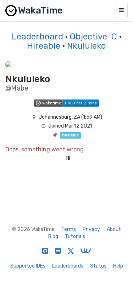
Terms (68, 229)
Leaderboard (37, 37)
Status (98, 266)
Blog (53, 236)
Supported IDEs (27, 266)
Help (118, 266)
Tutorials (75, 236)
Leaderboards (67, 266)
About (114, 229)
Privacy (91, 229)
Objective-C (93, 37)
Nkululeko (86, 46)
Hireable (43, 46)
